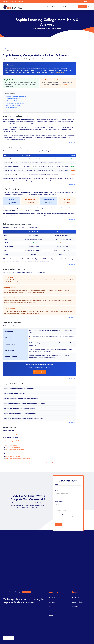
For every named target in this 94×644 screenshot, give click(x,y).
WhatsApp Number (59, 501)
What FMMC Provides (12, 107)
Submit (58, 524)
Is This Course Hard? (11, 101)
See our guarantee (34, 339)
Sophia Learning (7, 49)
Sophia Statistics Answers (12, 443)
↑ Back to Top (72, 143)
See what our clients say (31, 462)
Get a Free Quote (39, 372)
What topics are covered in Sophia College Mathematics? (21, 413)
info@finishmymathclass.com (16, 1)
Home (4, 45)
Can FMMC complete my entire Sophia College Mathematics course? (24, 418)
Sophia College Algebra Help (13, 441)
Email (56, 490)
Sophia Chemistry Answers (12, 447)
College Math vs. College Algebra (15, 103)
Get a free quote (59, 72)
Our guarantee (50, 462)
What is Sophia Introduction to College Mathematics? (20, 388)
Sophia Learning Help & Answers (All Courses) (18, 434)
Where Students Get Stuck (13, 105)
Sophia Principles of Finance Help (14, 449)
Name (56, 484)
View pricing (42, 462)
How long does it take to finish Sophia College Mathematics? (22, 398)
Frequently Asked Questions (13, 110)
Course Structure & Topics (13, 98)
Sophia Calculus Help (11, 445)
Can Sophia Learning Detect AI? (13, 456)
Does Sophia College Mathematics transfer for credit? (20, 408)
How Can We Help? (59, 514)
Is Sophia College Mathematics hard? (15, 393)
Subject (57, 507)
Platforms (5, 47)
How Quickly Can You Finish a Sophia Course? (17, 458)
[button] (89, 6)
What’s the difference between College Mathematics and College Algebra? (25, 403)
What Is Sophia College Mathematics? (16, 96)
